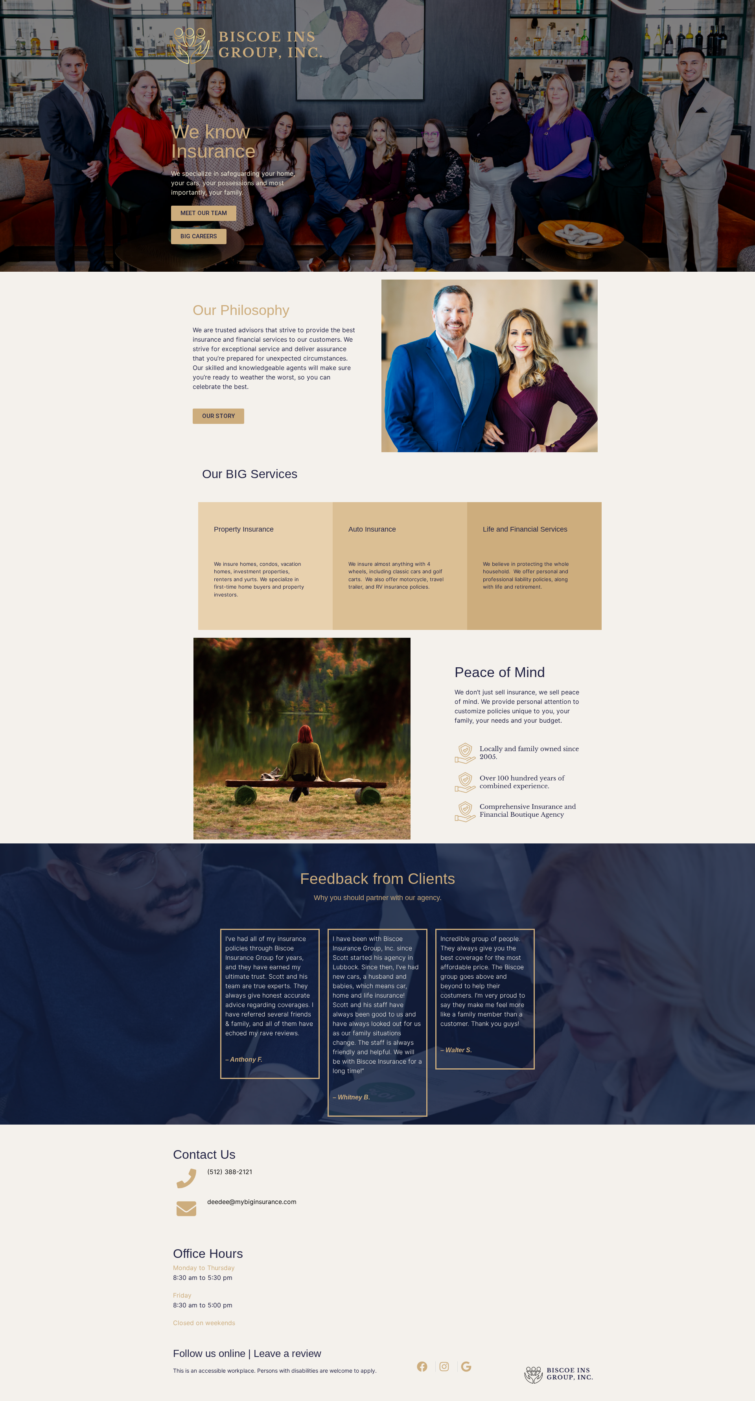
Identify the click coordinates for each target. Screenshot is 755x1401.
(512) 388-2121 (229, 1172)
